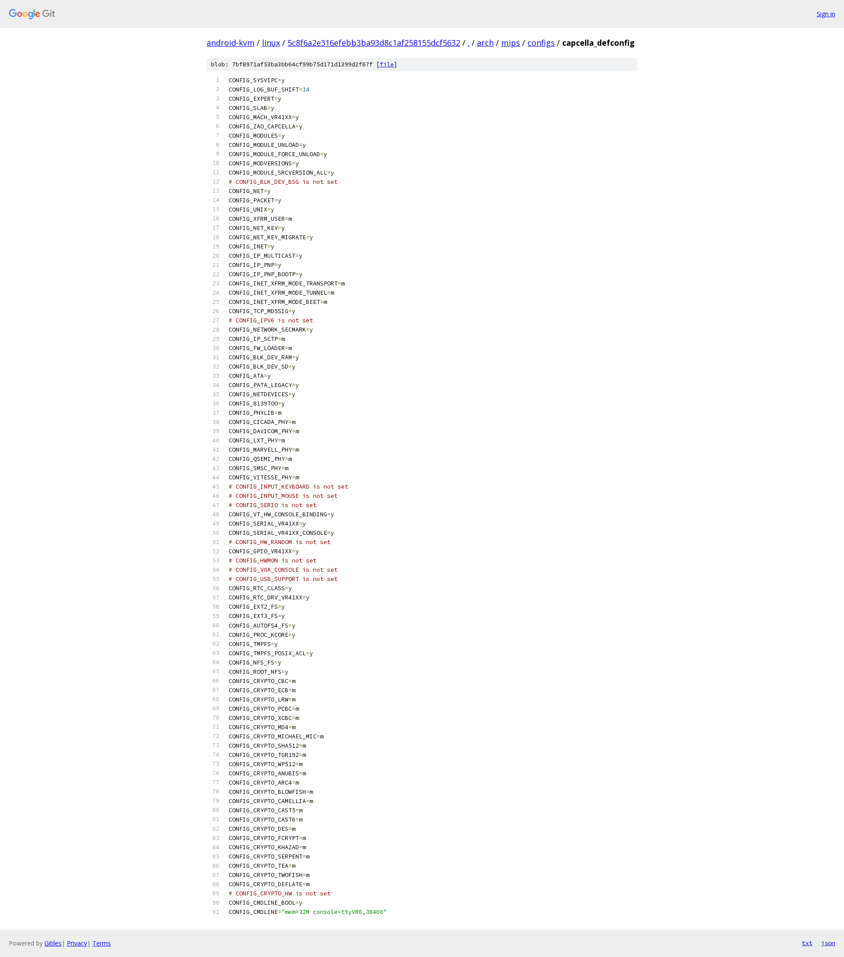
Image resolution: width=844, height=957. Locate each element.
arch (485, 42)
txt (807, 943)
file (387, 64)
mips (510, 42)
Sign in (826, 14)
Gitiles (53, 943)
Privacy (77, 943)
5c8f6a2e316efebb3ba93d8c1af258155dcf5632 (373, 42)
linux (271, 42)
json (828, 943)
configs (541, 42)
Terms (101, 943)
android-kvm (231, 42)
